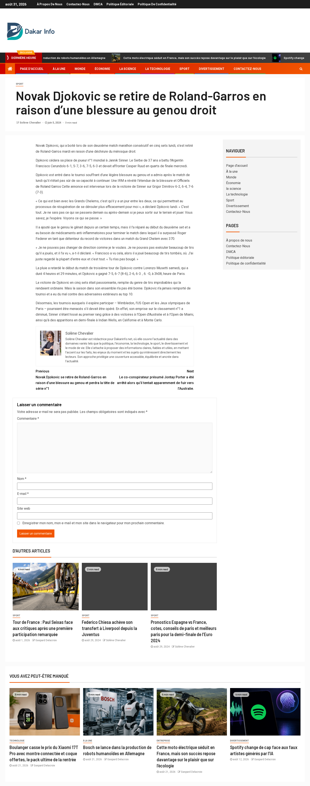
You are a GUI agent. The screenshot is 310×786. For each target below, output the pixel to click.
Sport (184, 69)
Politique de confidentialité (157, 4)
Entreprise (163, 741)
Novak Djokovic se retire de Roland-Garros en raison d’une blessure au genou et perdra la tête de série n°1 (75, 380)
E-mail (23, 494)
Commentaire (28, 419)
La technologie (157, 69)
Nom (21, 479)
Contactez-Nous (78, 4)
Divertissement (211, 69)
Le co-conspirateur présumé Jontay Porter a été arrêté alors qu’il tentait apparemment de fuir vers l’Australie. (155, 380)
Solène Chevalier (31, 122)
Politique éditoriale (120, 4)
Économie (102, 69)
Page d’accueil (31, 69)
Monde (80, 69)
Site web (23, 508)
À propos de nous (49, 4)
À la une (59, 69)
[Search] (301, 69)
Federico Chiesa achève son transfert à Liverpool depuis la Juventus (109, 628)
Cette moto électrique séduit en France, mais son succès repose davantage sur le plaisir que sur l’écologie (174, 58)
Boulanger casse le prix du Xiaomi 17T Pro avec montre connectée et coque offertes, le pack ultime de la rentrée (43, 753)
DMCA (98, 4)
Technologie (16, 741)
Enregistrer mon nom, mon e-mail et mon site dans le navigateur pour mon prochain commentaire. (93, 523)
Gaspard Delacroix (46, 640)
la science (127, 69)
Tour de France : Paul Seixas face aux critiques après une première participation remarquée (43, 628)
